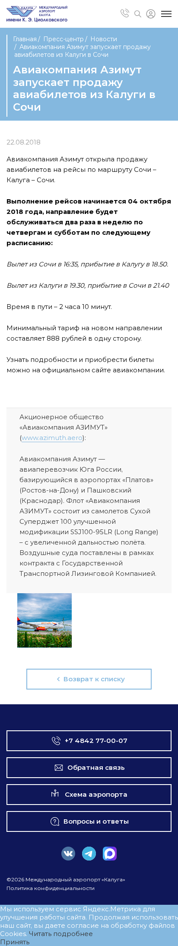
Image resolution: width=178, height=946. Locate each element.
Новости (103, 39)
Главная (25, 39)
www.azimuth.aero (52, 438)
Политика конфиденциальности (50, 888)
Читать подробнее (61, 934)
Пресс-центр (63, 39)
